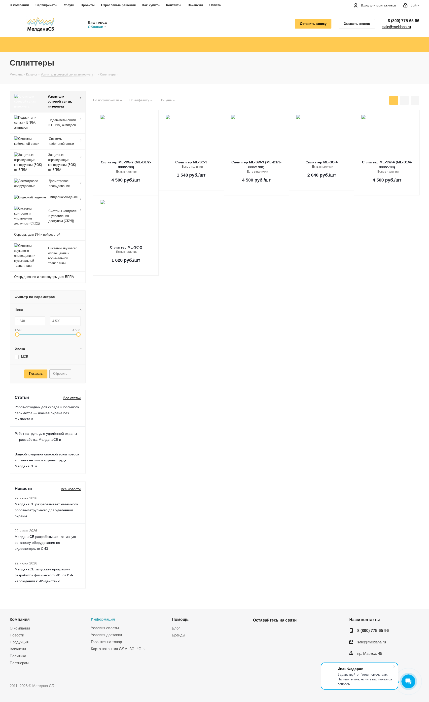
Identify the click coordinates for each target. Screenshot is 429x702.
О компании (19, 5)
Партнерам (19, 663)
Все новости (71, 489)
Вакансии (195, 5)
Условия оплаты (105, 628)
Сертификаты (46, 5)
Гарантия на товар (106, 642)
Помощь (180, 619)
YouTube (270, 632)
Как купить (151, 5)
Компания (20, 619)
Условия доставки (106, 635)
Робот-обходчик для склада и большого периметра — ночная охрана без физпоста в (47, 413)
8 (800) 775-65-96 (403, 21)
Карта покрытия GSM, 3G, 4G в (117, 649)
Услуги (69, 5)
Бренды (178, 635)
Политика (18, 656)
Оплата (215, 5)
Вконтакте (258, 632)
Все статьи (72, 398)
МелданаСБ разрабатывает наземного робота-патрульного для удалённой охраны (46, 510)
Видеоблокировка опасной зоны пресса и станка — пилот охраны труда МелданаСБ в (47, 460)
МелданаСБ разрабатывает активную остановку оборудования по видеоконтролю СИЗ (45, 543)
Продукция (19, 642)
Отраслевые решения (118, 5)
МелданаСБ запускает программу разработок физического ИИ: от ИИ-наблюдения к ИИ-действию (44, 575)
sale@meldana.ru (396, 27)
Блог (176, 628)
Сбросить (60, 373)
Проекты (88, 5)
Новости (17, 635)
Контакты (173, 5)
